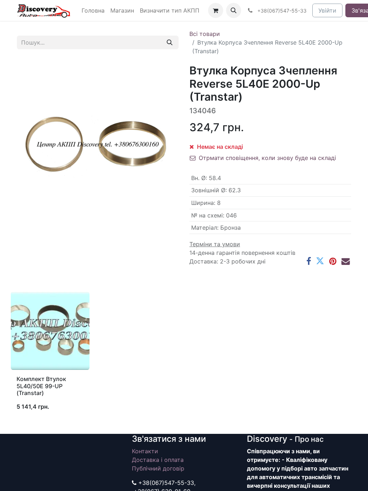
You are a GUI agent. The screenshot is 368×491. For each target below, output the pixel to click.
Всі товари (204, 33)
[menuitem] (93, 10)
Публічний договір (158, 468)
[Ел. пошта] (345, 261)
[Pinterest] (332, 261)
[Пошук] (170, 42)
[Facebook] (308, 261)
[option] (184, 354)
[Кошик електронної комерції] (215, 10)
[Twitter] (320, 261)
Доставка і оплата (158, 459)
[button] (233, 10)
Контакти (145, 451)
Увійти (327, 10)
